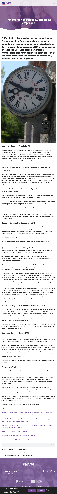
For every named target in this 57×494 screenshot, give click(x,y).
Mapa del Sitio (46, 486)
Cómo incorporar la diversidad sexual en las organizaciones (18, 435)
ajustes (14, 492)
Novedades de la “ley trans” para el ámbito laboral (15, 431)
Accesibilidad (38, 486)
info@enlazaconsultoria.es (10, 471)
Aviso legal (9, 486)
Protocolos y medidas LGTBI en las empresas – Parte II (16, 440)
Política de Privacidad (19, 486)
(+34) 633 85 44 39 (8, 473)
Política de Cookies (29, 486)
